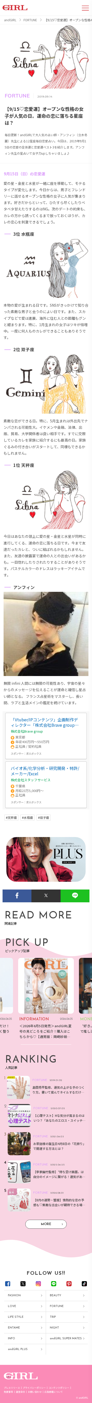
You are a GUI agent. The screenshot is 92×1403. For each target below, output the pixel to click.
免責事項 (8, 1392)
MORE (46, 1224)
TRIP (53, 1317)
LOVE (12, 1306)
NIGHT (54, 1327)
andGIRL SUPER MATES (66, 1338)
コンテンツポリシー (59, 1388)
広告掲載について (53, 1392)
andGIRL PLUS (18, 1349)
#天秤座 (11, 817)
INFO (11, 1338)
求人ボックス (33, 753)
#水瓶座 (27, 817)
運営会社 (20, 1392)
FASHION (14, 1295)
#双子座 (43, 817)
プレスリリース (12, 1388)
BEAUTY (55, 1295)
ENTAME (14, 1327)
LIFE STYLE (16, 1317)
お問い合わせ (35, 1392)
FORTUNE (57, 1306)
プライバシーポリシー (34, 1388)
